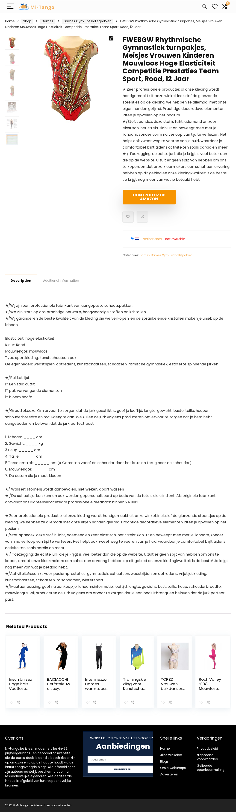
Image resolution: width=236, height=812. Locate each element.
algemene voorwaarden (207, 757)
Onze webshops (173, 768)
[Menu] (10, 6)
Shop (27, 21)
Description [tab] (21, 280)
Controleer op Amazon (149, 197)
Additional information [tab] (61, 280)
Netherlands (152, 238)
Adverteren (169, 774)
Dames (47, 21)
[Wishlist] (215, 6)
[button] (111, 38)
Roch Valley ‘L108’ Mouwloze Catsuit (210, 686)
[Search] (204, 6)
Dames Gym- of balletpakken (88, 21)
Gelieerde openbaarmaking (210, 767)
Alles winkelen (171, 755)
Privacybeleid (207, 748)
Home (10, 21)
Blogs (164, 761)
